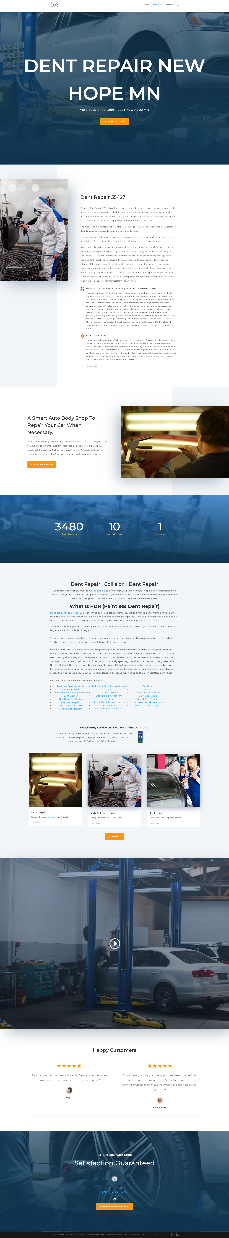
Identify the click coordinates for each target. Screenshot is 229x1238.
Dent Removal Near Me (109, 695)
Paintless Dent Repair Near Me (70, 692)
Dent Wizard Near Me (147, 692)
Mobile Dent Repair (70, 708)
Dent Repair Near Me (70, 705)
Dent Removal (70, 689)
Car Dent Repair (70, 702)
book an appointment (114, 121)
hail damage (96, 590)
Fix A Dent (109, 705)
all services (114, 837)
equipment (50, 817)
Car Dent (148, 686)
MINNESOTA (119, 1235)
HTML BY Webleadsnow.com (93, 1235)
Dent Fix (109, 699)
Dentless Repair (148, 696)
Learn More (91, 366)
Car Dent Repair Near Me (147, 702)
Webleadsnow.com (68, 1235)
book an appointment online (114, 1206)
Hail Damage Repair (70, 699)
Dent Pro (148, 689)
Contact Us (169, 5)
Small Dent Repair (147, 699)
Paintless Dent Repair (147, 705)
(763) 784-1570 (114, 1192)
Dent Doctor (70, 696)
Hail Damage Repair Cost (109, 708)
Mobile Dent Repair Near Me (109, 702)
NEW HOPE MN (134, 1235)
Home (146, 5)
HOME (109, 1235)
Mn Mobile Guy (109, 692)
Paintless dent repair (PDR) (65, 613)
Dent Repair (157, 5)
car (72, 594)
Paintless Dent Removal (70, 686)
